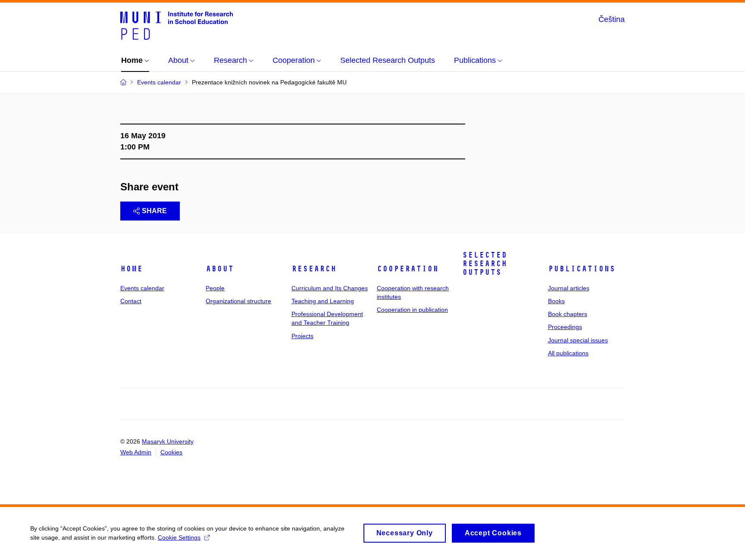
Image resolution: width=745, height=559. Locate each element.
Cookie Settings (179, 537)
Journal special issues (578, 340)
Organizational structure (238, 301)
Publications (581, 268)
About (220, 268)
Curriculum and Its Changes (329, 288)
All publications (568, 353)
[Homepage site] (176, 25)
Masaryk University (168, 441)
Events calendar (142, 288)
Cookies (171, 452)
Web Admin (135, 452)
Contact (130, 301)
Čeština (611, 19)
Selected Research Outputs (484, 263)
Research (313, 268)
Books (556, 301)
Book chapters (567, 314)
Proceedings (565, 326)
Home (131, 268)
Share (154, 210)
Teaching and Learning (322, 301)
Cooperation (407, 268)
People (215, 288)
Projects (302, 335)
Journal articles (568, 288)
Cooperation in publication (412, 309)
